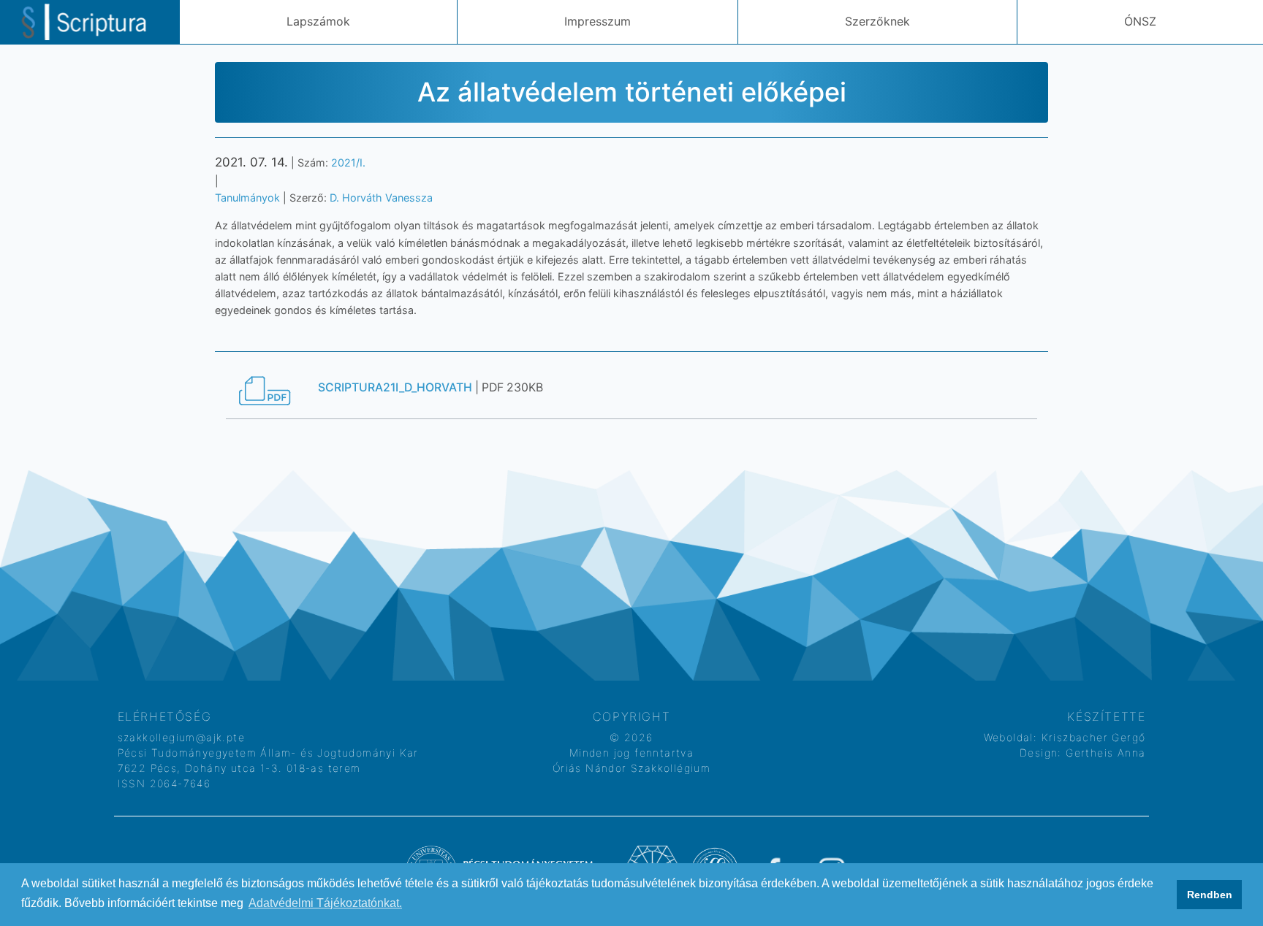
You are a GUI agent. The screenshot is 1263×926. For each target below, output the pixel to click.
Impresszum (597, 21)
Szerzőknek (877, 21)
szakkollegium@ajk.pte (181, 737)
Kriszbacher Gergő (1091, 737)
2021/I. (348, 162)
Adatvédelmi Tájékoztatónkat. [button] (325, 903)
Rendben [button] (1209, 894)
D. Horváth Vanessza (381, 197)
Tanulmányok (247, 197)
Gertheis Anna (1104, 752)
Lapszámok (318, 21)
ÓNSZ (1140, 21)
